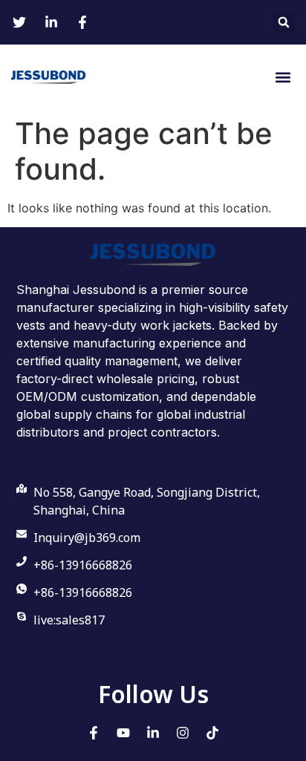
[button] (284, 22)
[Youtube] (123, 732)
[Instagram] (182, 732)
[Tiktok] (212, 732)
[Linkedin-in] (153, 732)
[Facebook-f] (93, 732)
